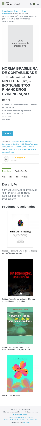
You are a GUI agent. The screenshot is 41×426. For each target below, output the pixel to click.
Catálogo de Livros (13, 11)
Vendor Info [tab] (7, 177)
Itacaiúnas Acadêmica (14, 147)
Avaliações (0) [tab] (21, 171)
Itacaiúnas (26, 422)
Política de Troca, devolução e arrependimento (20, 420)
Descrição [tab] (6, 171)
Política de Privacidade (20, 414)
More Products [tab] (22, 177)
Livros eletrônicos (29, 147)
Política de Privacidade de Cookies (20, 417)
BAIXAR (7, 133)
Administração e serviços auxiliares (18, 149)
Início (4, 11)
